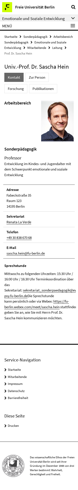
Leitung (57, 48)
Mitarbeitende (36, 48)
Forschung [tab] (16, 88)
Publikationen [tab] (43, 88)
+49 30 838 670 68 (19, 237)
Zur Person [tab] (37, 77)
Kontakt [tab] (14, 77)
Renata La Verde (18, 222)
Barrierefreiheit (18, 398)
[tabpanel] (39, 210)
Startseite (10, 37)
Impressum (15, 384)
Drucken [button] (13, 426)
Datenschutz (16, 391)
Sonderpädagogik (35, 37)
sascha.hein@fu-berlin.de (25, 253)
